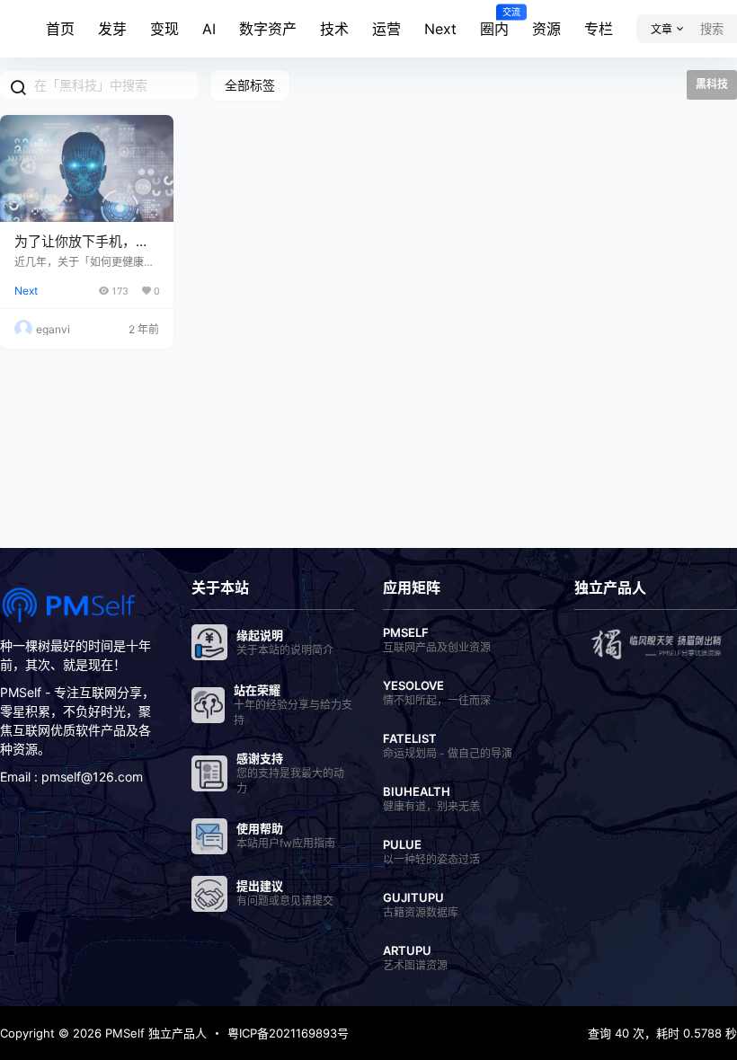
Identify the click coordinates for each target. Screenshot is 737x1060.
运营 (386, 29)
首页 (60, 29)
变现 (164, 29)
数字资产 (268, 29)
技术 (334, 29)
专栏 (598, 29)
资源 (546, 29)
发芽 (112, 29)
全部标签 (250, 85)
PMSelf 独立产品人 (154, 1033)
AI (209, 29)
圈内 (494, 22)
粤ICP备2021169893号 (288, 1033)
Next (440, 29)
